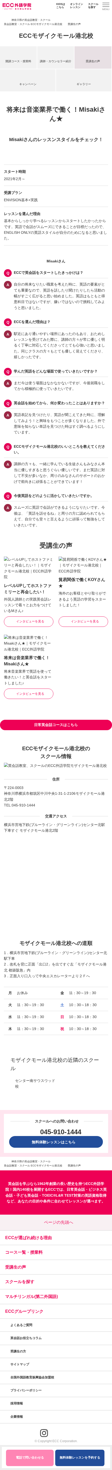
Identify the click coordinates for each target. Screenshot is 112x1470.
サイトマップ (19, 1364)
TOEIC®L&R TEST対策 (61, 1195)
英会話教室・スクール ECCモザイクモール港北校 (33, 24)
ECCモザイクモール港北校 (56, 35)
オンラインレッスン (76, 6)
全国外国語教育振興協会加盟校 (32, 1377)
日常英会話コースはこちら (56, 725)
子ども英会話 (27, 1195)
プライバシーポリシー (26, 1390)
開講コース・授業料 (18, 61)
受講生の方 (18, 1351)
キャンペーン (27, 84)
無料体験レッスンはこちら (55, 1142)
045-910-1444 (23, 805)
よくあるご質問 (21, 1325)
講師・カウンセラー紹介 (55, 61)
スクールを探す (93, 6)
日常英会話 (76, 1189)
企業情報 (17, 1416)
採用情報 (17, 1403)
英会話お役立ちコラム (26, 1338)
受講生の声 (93, 61)
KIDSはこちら (60, 6)
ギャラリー (84, 84)
